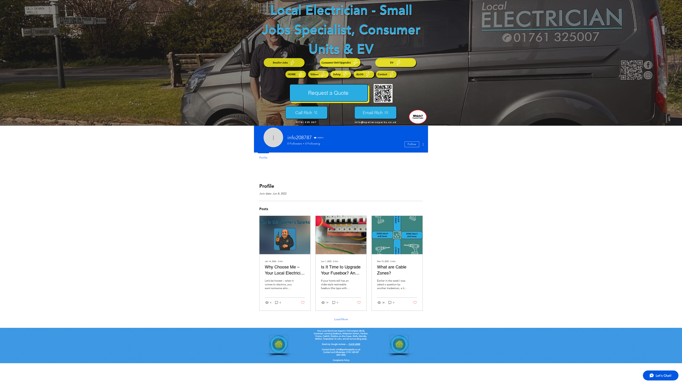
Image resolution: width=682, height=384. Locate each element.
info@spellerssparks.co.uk (375, 122)
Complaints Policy (341, 360)
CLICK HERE (354, 344)
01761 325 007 (352, 352)
